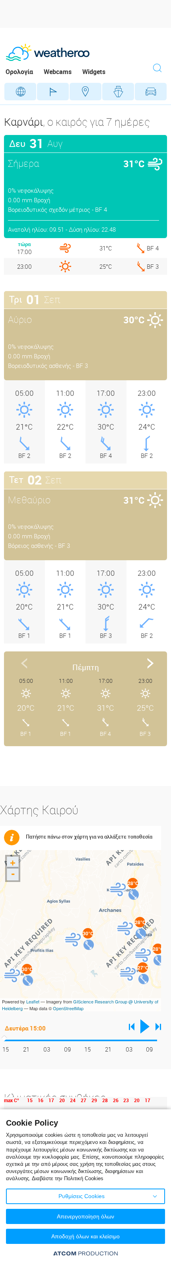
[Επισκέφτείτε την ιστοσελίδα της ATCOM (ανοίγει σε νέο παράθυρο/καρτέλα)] (85, 1253)
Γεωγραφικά (20, 91)
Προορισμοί (85, 91)
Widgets (93, 71)
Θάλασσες (118, 91)
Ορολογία (19, 71)
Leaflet (32, 1001)
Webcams (58, 71)
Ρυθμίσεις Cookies (81, 1196)
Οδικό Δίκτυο (151, 91)
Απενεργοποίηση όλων (85, 1216)
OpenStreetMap (68, 1008)
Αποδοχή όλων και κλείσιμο (85, 1236)
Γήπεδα (53, 91)
